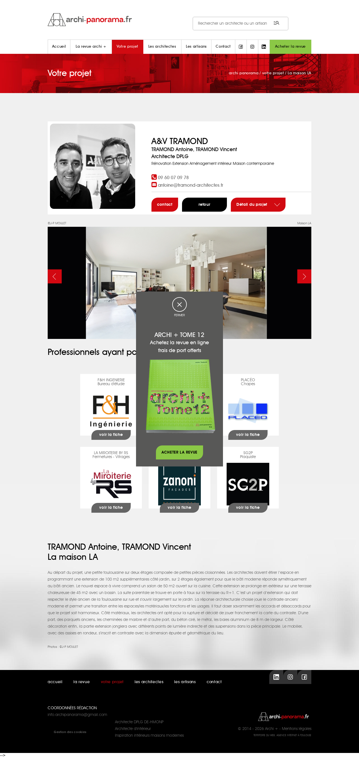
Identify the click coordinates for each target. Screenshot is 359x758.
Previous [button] (55, 276)
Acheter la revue (290, 46)
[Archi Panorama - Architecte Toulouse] (179, 19)
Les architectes (162, 46)
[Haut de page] (349, 748)
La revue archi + (91, 46)
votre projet (112, 682)
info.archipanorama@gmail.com (77, 715)
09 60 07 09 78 (173, 177)
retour (204, 205)
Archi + (271, 729)
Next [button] (304, 276)
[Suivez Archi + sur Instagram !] (252, 47)
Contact (223, 46)
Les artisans (196, 46)
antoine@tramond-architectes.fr (190, 185)
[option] (179, 279)
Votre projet (127, 46)
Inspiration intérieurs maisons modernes (149, 736)
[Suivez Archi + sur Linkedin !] (264, 47)
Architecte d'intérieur (133, 729)
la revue (81, 682)
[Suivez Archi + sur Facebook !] (241, 47)
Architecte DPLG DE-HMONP (139, 722)
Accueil (59, 46)
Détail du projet (252, 205)
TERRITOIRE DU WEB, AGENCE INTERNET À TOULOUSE (282, 735)
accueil (55, 682)
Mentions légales (296, 729)
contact (164, 205)
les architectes (149, 682)
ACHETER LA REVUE (179, 452)
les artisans (184, 682)
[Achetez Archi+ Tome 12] (180, 396)
